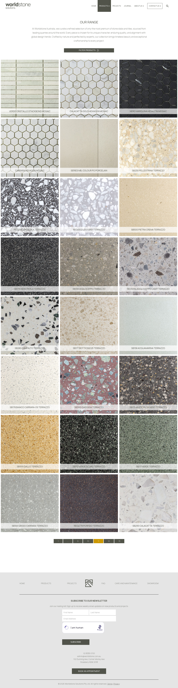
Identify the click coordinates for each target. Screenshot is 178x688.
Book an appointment (89, 671)
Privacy (116, 683)
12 (109, 541)
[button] (167, 6)
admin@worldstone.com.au (89, 656)
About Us (138, 6)
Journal (127, 6)
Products (103, 6)
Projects (117, 6)
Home (93, 6)
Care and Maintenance (126, 583)
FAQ (103, 583)
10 (88, 541)
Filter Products (87, 50)
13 (119, 541)
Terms (110, 683)
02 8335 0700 (89, 653)
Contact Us (154, 6)
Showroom (153, 583)
